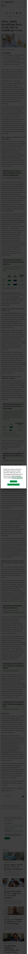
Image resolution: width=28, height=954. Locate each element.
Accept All (13, 481)
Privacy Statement (17, 478)
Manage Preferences (13, 484)
